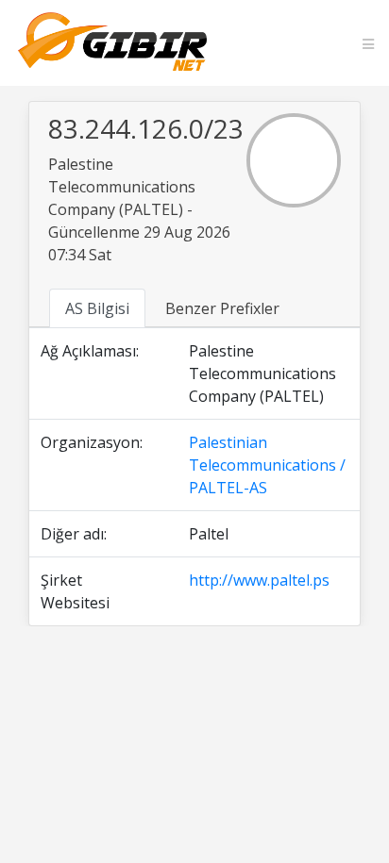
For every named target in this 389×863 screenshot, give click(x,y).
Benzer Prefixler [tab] (222, 308)
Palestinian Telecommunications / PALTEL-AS (267, 465)
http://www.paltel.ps (259, 580)
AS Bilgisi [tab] (97, 308)
